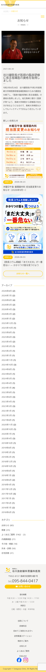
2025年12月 (7, 323)
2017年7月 (6, 499)
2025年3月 (7, 346)
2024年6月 (7, 374)
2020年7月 (7, 434)
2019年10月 (7, 443)
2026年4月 (7, 310)
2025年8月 (7, 333)
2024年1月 (7, 388)
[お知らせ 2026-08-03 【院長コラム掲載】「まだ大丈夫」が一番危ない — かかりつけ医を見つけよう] (23, 224)
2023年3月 (7, 406)
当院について (23, 621)
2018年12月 (7, 462)
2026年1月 (7, 319)
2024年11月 (7, 360)
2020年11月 (7, 425)
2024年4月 (7, 383)
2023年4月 (7, 402)
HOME (6, 11)
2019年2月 (7, 457)
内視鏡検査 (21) (8, 539)
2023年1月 (7, 411)
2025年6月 (7, 337)
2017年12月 (7, 489)
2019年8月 (7, 448)
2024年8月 (7, 370)
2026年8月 (7, 291)
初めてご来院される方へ (23, 631)
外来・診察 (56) (9, 549)
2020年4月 (7, 439)
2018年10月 (7, 466)
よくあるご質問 (23, 651)
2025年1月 (7, 356)
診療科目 (23, 626)
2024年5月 (7, 379)
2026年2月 (7, 314)
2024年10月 (7, 365)
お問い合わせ (24, 587)
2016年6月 (7, 512)
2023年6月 (7, 397)
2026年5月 (7, 305)
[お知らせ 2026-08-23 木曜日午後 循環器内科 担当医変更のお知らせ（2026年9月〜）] (23, 151)
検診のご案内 (23, 641)
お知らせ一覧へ (23, 274)
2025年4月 (7, 342)
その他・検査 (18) (9, 544)
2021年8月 (7, 420)
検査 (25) (6, 530)
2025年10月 (7, 328)
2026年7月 (7, 296)
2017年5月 (6, 503)
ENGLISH (23, 656)
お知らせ (23, 646)
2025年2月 (7, 351)
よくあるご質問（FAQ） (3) (14, 535)
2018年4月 (7, 485)
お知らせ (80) (8, 526)
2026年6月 (7, 300)
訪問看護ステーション (23, 636)
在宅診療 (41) (8, 553)
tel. (23, 581)
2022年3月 (7, 416)
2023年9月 (7, 393)
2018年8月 (7, 471)
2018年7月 (6, 476)
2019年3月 (7, 453)
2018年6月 (7, 480)
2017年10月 (7, 494)
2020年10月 (7, 429)
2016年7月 (6, 508)
